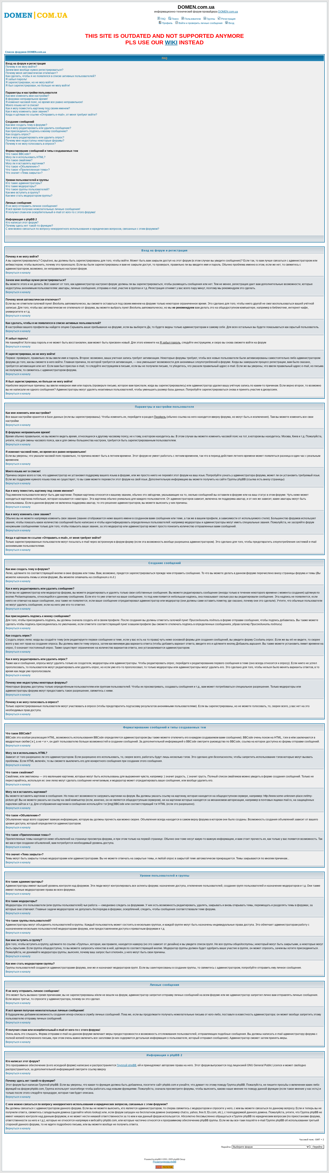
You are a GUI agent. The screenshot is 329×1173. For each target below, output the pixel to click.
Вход (231, 23)
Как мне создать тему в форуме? (26, 125)
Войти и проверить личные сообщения (200, 23)
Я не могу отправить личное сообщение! (31, 206)
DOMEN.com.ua (228, 11)
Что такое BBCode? (18, 154)
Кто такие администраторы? (24, 183)
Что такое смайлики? (19, 160)
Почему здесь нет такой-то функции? (29, 225)
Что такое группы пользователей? (27, 189)
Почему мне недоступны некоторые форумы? (35, 140)
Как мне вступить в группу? (23, 192)
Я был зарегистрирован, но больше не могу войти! (38, 85)
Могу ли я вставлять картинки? (25, 163)
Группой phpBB (126, 1065)
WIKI (171, 42)
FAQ (163, 18)
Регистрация (228, 18)
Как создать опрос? (18, 134)
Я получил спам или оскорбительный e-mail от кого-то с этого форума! (50, 212)
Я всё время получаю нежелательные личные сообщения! (43, 209)
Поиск (175, 18)
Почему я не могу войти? (21, 66)
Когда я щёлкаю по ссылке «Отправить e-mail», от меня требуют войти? (51, 114)
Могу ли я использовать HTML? (25, 157)
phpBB (158, 1159)
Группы (211, 18)
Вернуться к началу (18, 272)
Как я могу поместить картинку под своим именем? (38, 108)
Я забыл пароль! (16, 79)
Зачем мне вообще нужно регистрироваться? (34, 69)
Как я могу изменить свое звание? (27, 111)
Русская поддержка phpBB (164, 1161)
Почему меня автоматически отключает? (32, 73)
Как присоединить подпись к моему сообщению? (37, 131)
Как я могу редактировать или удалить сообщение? (38, 128)
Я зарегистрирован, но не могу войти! (29, 82)
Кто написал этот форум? (22, 222)
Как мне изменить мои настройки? (27, 95)
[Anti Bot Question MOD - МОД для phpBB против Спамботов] (164, 1168)
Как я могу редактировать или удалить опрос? (35, 137)
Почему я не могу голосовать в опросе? (31, 143)
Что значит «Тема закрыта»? (24, 172)
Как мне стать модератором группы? (29, 195)
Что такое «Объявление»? (23, 166)
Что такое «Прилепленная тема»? (28, 169)
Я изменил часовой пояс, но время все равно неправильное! (44, 102)
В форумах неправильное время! (27, 99)
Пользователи (193, 18)
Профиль (167, 23)
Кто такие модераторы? (21, 186)
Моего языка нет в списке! (22, 105)
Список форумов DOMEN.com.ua (25, 52)
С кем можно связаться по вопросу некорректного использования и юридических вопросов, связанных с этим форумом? (82, 228)
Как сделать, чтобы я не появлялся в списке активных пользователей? (51, 76)
